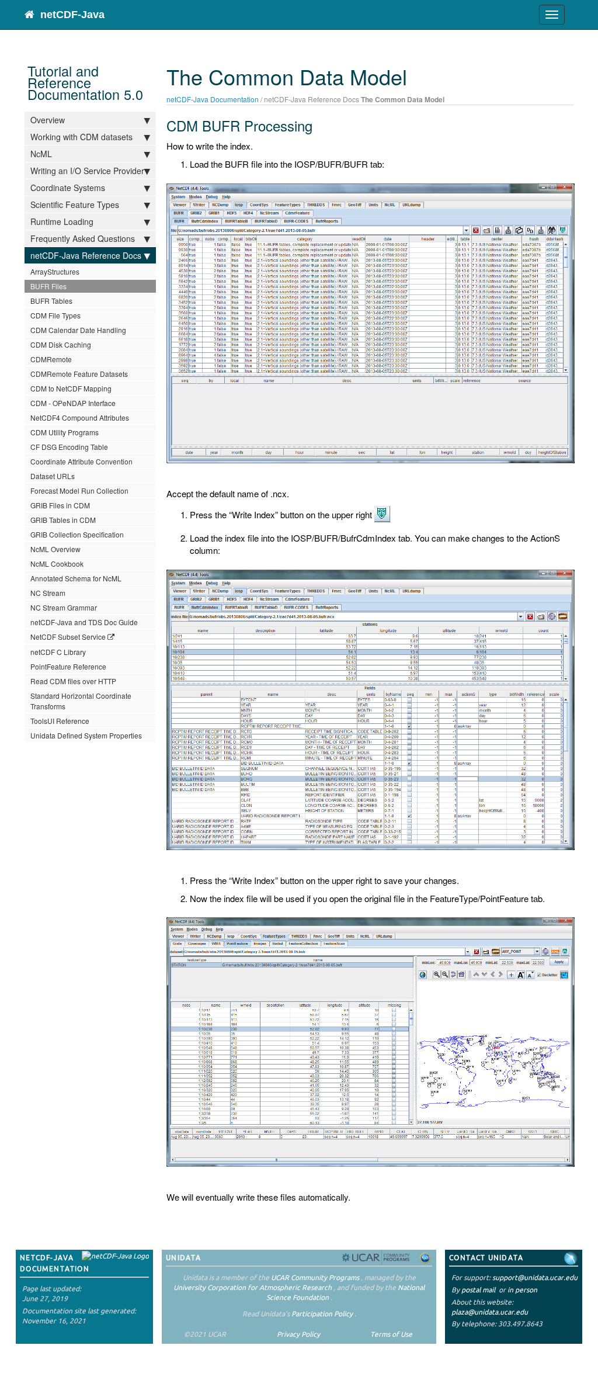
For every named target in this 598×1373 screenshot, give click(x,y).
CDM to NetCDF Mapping (71, 388)
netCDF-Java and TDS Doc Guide (84, 622)
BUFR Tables (51, 301)
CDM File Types (55, 315)
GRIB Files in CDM (60, 505)
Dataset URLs (52, 476)
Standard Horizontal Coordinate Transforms (80, 701)
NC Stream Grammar (63, 607)
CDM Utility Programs (64, 432)
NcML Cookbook (57, 563)
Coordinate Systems (67, 187)
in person (522, 1290)
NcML (41, 154)
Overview (47, 120)
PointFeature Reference (68, 666)
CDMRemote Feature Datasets (79, 374)
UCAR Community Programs (315, 1277)
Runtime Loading (61, 221)
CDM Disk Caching (60, 344)
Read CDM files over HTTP (73, 681)
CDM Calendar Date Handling (78, 330)
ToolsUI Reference (59, 721)
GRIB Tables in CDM (63, 520)
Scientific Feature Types (74, 204)
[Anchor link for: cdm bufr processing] (319, 125)
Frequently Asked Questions (82, 238)
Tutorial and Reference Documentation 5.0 (85, 82)
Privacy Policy (298, 1334)
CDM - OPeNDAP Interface (73, 403)
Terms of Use (391, 1334)
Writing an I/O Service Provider (87, 170)
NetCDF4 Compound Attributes (79, 417)
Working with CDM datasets (81, 137)
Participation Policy (322, 1313)
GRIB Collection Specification (77, 534)
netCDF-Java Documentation (212, 99)
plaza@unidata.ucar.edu (489, 1312)
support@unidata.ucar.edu (535, 1277)
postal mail (478, 1290)
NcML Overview (55, 549)
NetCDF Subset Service (68, 637)
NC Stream (47, 593)
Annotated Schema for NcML (75, 578)
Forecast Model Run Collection (79, 490)
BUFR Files (48, 286)
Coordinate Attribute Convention (81, 461)
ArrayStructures (54, 271)
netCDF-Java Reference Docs (85, 255)
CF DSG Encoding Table (69, 447)
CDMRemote (51, 359)
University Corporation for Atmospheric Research (252, 1287)
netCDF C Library (58, 652)
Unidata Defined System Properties (86, 735)
